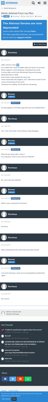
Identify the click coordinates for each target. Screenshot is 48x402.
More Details (6, 399)
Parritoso (16, 16)
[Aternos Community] (9, 3)
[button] (45, 3)
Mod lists (8, 358)
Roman (8, 312)
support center (24, 37)
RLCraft (8, 336)
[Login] (39, 3)
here (33, 31)
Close (14, 399)
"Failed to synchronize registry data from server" (23, 330)
